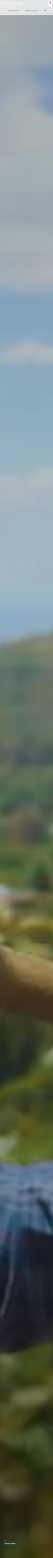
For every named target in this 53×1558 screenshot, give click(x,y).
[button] (45, 10)
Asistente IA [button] (13, 10)
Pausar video (10, 1543)
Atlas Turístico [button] (31, 10)
